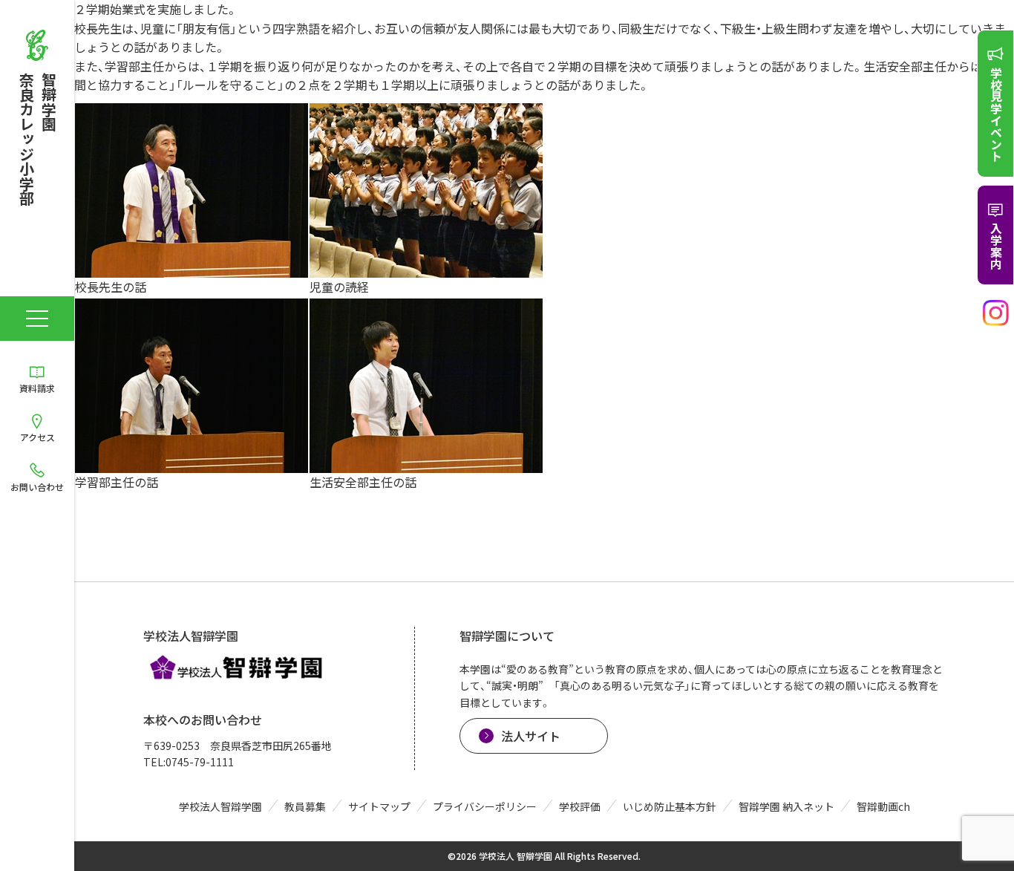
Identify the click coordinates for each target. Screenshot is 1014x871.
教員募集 (305, 806)
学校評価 (580, 806)
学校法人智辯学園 (220, 806)
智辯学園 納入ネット (786, 806)
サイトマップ (379, 806)
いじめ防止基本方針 (669, 806)
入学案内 (996, 246)
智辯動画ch (883, 806)
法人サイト (530, 736)
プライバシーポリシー (485, 806)
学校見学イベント (996, 114)
